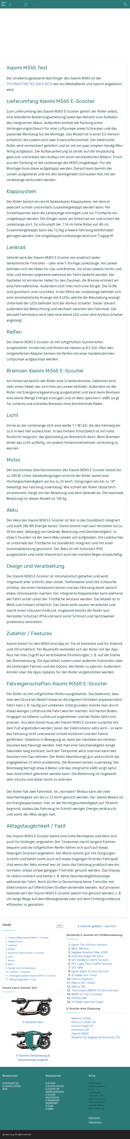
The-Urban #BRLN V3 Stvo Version (95, 990)
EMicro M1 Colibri (83, 983)
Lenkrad (12, 945)
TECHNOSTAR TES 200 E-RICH (29, 84)
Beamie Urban (81, 1018)
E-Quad (49, 1105)
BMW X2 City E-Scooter (86, 994)
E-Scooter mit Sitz (55, 1085)
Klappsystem (15, 941)
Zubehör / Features (20, 971)
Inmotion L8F (80, 1030)
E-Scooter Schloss (11, 1085)
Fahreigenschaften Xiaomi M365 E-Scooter (32, 975)
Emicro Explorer (82, 979)
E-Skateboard (52, 1099)
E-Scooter (51, 1082)
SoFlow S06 (79, 998)
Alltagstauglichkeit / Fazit (22, 979)
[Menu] (4, 4)
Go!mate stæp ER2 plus (87, 956)
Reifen (11, 948)
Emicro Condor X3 (83, 1022)
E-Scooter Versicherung (52, 1096)
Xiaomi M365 (80, 1033)
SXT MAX (77, 967)
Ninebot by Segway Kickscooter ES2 (95, 1037)
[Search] (125, 4)
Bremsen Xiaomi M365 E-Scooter (26, 952)
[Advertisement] (65, 32)
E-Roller (49, 1108)
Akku (10, 964)
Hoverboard (52, 1102)
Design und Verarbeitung (21, 968)
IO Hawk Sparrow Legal (87, 1002)
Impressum (94, 1117)
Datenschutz (94, 1122)
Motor (11, 960)
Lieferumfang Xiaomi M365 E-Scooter (28, 937)
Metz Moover (80, 948)
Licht (10, 956)
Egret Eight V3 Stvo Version (90, 971)
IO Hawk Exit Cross (84, 975)
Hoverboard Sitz (10, 1082)
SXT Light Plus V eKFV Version (91, 964)
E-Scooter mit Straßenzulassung (55, 1090)
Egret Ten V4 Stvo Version (89, 945)
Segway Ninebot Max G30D (89, 952)
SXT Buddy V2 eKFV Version (89, 960)
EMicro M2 (78, 986)
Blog (4, 1088)
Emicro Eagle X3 (82, 1026)
